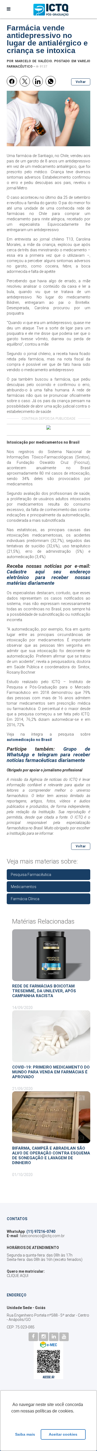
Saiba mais (25, 1434)
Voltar (81, 82)
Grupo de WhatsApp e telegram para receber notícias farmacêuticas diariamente (48, 754)
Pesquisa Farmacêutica (31, 874)
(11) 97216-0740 (40, 1231)
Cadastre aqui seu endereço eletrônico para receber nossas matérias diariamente (48, 577)
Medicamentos (23, 887)
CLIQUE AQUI (17, 1275)
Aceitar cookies (63, 1434)
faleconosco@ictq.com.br (42, 1236)
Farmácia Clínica (25, 899)
